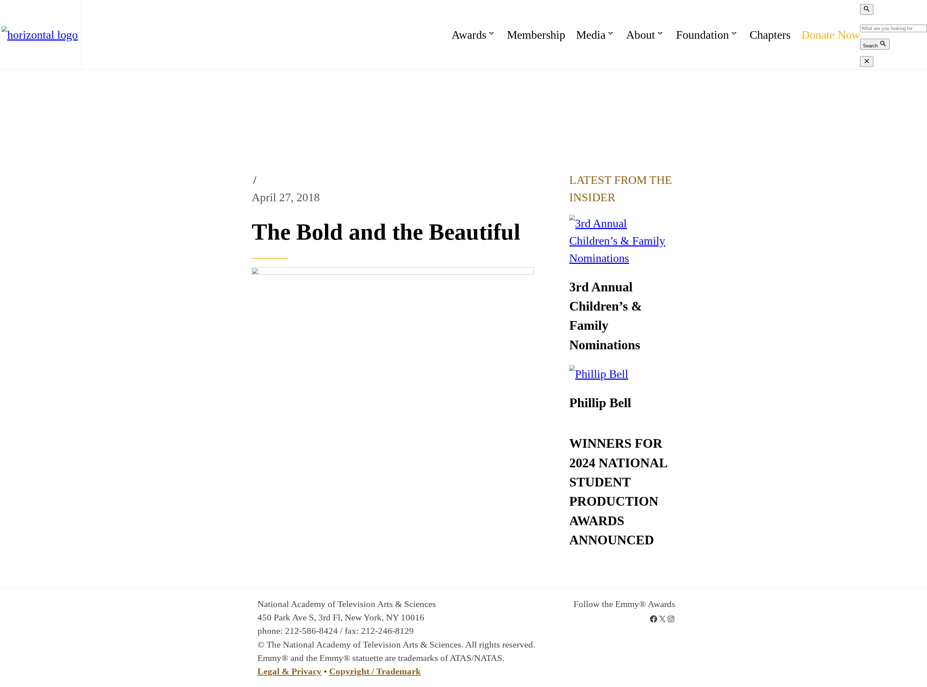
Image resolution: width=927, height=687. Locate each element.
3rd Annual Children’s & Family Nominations (605, 316)
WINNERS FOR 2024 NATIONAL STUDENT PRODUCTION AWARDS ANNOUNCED (618, 491)
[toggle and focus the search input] (866, 9)
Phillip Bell (600, 403)
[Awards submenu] (492, 34)
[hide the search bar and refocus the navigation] (866, 61)
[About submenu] (661, 34)
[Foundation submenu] (735, 34)
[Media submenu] (611, 34)
